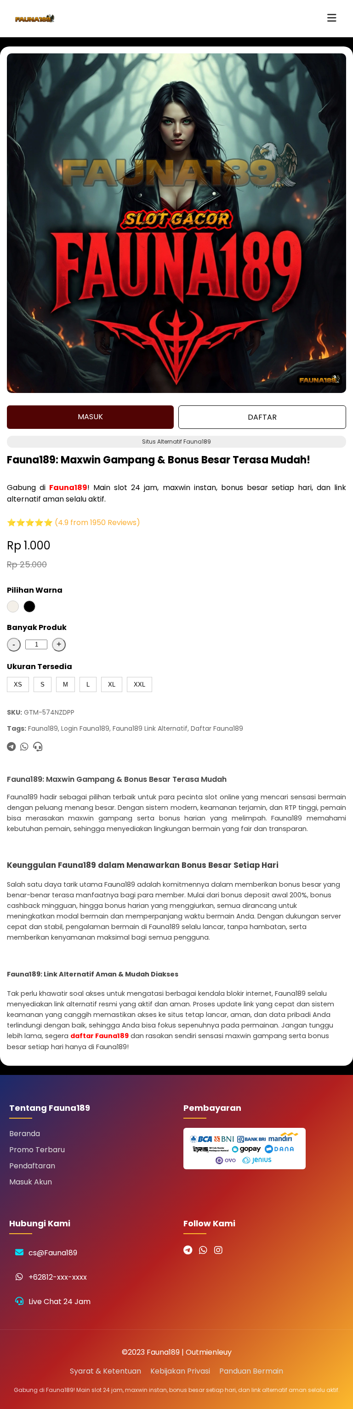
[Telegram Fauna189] (187, 1250)
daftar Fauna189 (99, 1035)
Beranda (24, 1133)
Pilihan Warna (35, 590)
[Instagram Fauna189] (218, 1250)
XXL (139, 684)
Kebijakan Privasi (180, 1371)
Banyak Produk (37, 627)
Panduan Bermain (251, 1371)
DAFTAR (262, 417)
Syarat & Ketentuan (105, 1371)
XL (111, 684)
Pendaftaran (32, 1166)
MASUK (90, 416)
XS (18, 684)
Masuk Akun (30, 1182)
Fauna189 (68, 487)
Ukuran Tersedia (39, 666)
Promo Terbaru (37, 1149)
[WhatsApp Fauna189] (203, 1250)
